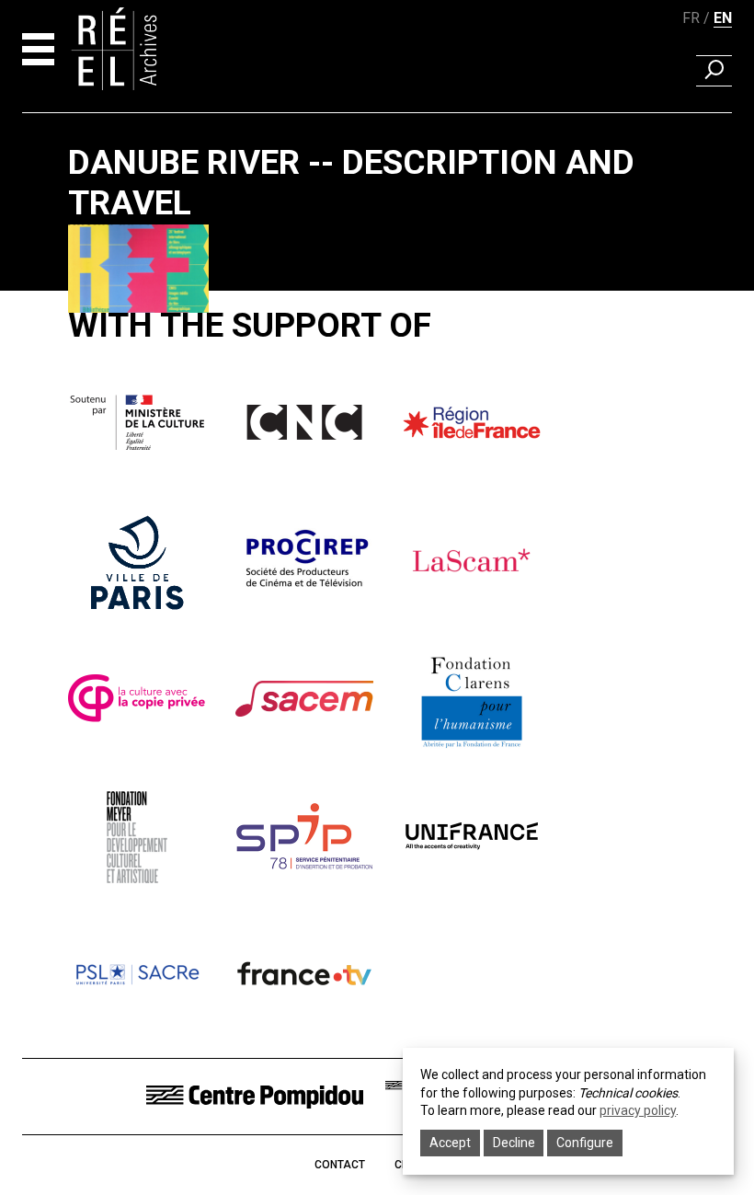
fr (691, 18)
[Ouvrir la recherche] (714, 70)
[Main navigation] (38, 49)
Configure (584, 1142)
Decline (514, 1142)
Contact (339, 1164)
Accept (450, 1142)
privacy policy (638, 1110)
